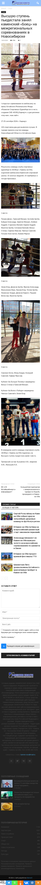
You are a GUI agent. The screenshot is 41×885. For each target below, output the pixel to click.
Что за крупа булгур (22, 804)
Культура (4, 854)
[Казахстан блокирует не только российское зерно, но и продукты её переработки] (7, 795)
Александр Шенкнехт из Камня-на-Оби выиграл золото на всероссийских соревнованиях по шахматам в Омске (27, 543)
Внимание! (5, 827)
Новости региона (8, 847)
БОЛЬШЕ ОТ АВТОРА (10, 508)
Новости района (7, 834)
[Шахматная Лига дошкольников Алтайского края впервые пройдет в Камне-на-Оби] (7, 567)
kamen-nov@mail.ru (28, 755)
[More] (38, 882)
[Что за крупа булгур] (7, 807)
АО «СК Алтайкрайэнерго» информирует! (8, 489)
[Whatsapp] (15, 882)
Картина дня (6, 830)
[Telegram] (9, 882)
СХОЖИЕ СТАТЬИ (9, 504)
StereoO (29, 878)
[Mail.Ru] (32, 882)
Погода (4, 851)
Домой (3, 8)
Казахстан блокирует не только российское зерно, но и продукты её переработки (26, 794)
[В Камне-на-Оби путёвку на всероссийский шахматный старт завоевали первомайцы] (7, 530)
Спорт (3, 12)
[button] (38, 3)
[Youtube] (29, 761)
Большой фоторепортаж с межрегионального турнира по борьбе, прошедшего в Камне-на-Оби (30, 492)
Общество (5, 844)
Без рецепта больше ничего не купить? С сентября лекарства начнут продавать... (26, 783)
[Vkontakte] (26, 882)
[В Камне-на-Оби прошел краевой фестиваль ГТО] (7, 556)
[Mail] (11, 761)
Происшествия (7, 837)
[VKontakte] (23, 761)
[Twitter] (17, 761)
